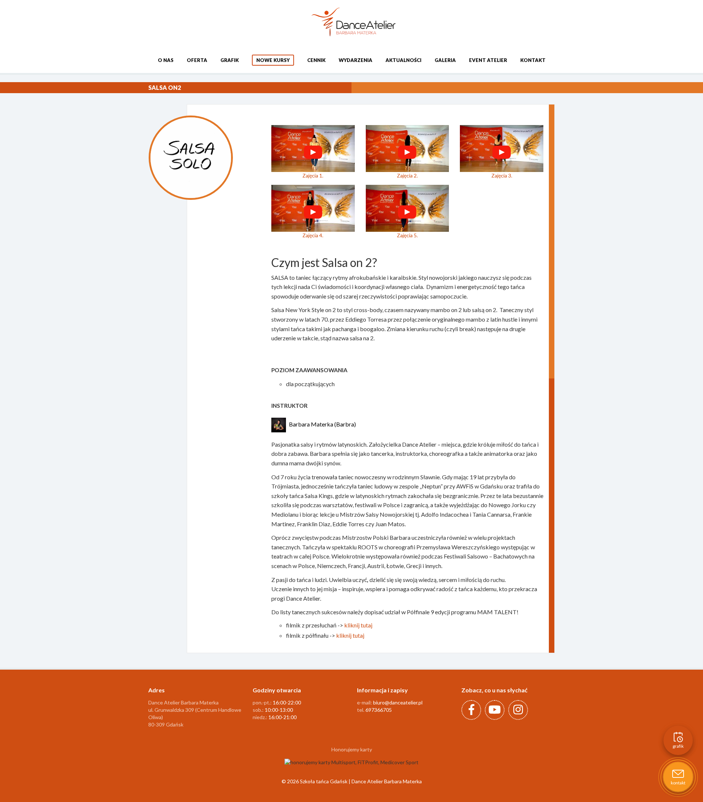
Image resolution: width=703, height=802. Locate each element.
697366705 (378, 710)
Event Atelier (488, 60)
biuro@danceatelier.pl (398, 702)
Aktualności (403, 60)
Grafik (229, 60)
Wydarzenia (355, 60)
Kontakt (533, 60)
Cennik (316, 60)
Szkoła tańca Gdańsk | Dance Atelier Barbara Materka (361, 781)
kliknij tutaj (358, 625)
